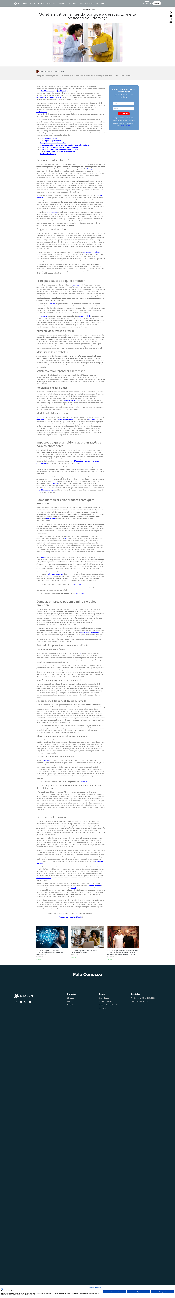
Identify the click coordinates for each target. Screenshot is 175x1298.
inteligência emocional (64, 419)
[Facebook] (25, 1002)
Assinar (125, 113)
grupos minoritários (43, 878)
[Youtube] (30, 1002)
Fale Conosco (100, 3)
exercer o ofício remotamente (90, 632)
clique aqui (77, 584)
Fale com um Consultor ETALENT (70, 917)
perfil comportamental (54, 574)
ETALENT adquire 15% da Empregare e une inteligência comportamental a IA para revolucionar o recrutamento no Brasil (122, 952)
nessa (74, 285)
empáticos (40, 419)
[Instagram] (16, 1002)
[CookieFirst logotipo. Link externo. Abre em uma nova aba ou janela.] (2, 1289)
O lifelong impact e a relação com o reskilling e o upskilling (84, 951)
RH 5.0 (73, 888)
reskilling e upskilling (45, 490)
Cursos (39, 3)
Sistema (32, 3)
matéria (78, 285)
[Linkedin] (21, 1002)
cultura (66, 539)
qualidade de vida (54, 97)
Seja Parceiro (89, 3)
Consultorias (50, 3)
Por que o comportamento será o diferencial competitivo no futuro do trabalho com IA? (49, 952)
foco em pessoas (95, 886)
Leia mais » (38, 959)
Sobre (74, 3)
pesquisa (52, 304)
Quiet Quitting (62, 91)
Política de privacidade (95, 1287)
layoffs (55, 483)
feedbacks (46, 761)
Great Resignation (47, 91)
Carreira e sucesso (88, 9)
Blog (81, 3)
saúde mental (41, 97)
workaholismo (41, 112)
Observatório (63, 3)
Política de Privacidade (125, 125)
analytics (87, 316)
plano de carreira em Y (72, 401)
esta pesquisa (52, 212)
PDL (80, 653)
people (81, 316)
